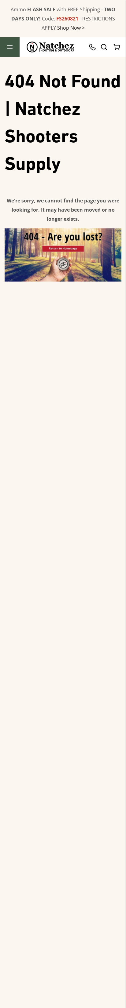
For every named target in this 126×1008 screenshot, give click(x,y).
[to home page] (50, 47)
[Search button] (103, 47)
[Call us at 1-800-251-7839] (94, 47)
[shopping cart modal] (117, 47)
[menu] (10, 47)
